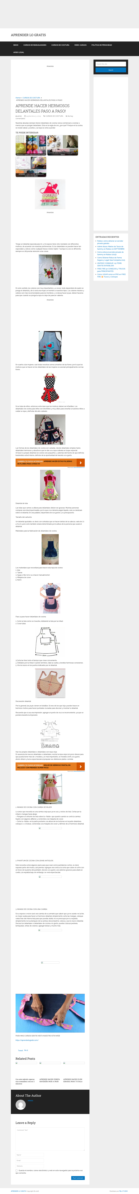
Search (111, 70)
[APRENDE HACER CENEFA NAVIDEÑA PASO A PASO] (50, 1069)
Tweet (20, 1051)
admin (19, 116)
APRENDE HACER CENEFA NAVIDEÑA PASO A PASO (49, 1080)
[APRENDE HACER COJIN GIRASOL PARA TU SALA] (74, 1069)
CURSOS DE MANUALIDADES (34, 45)
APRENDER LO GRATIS (28, 35)
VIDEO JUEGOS (80, 45)
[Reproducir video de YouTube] (50, 1013)
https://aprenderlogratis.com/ (27, 1040)
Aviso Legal (18, 52)
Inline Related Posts (79, 467)
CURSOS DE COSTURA (60, 45)
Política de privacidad (102, 45)
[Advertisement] (61, 14)
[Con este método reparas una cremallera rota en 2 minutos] (26, 1069)
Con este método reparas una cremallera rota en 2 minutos (25, 1081)
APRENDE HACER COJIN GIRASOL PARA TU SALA (72, 1080)
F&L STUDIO (123, 1191)
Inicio (15, 45)
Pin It (26, 1050)
